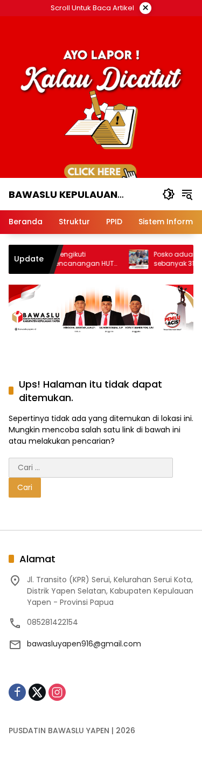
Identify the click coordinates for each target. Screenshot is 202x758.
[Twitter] (37, 692)
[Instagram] (57, 692)
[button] (168, 194)
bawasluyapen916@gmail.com (84, 643)
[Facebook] (17, 692)
